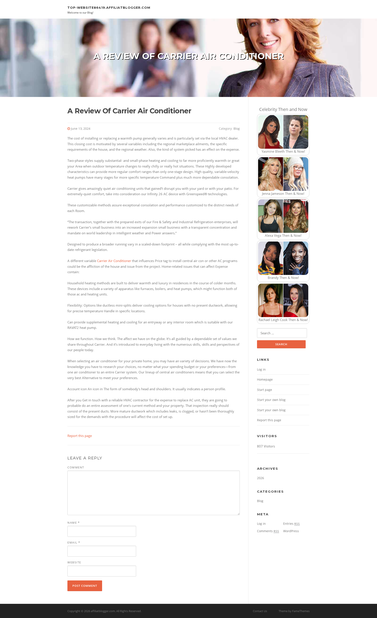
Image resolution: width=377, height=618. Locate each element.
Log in (261, 369)
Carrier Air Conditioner (114, 261)
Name (73, 523)
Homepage (265, 379)
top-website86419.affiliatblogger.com (108, 7)
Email (73, 542)
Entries (291, 523)
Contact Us (260, 611)
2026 (260, 478)
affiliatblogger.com (103, 611)
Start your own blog (271, 400)
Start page (264, 390)
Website (74, 562)
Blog (236, 128)
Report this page (79, 435)
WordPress (291, 531)
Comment (75, 467)
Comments (268, 531)
